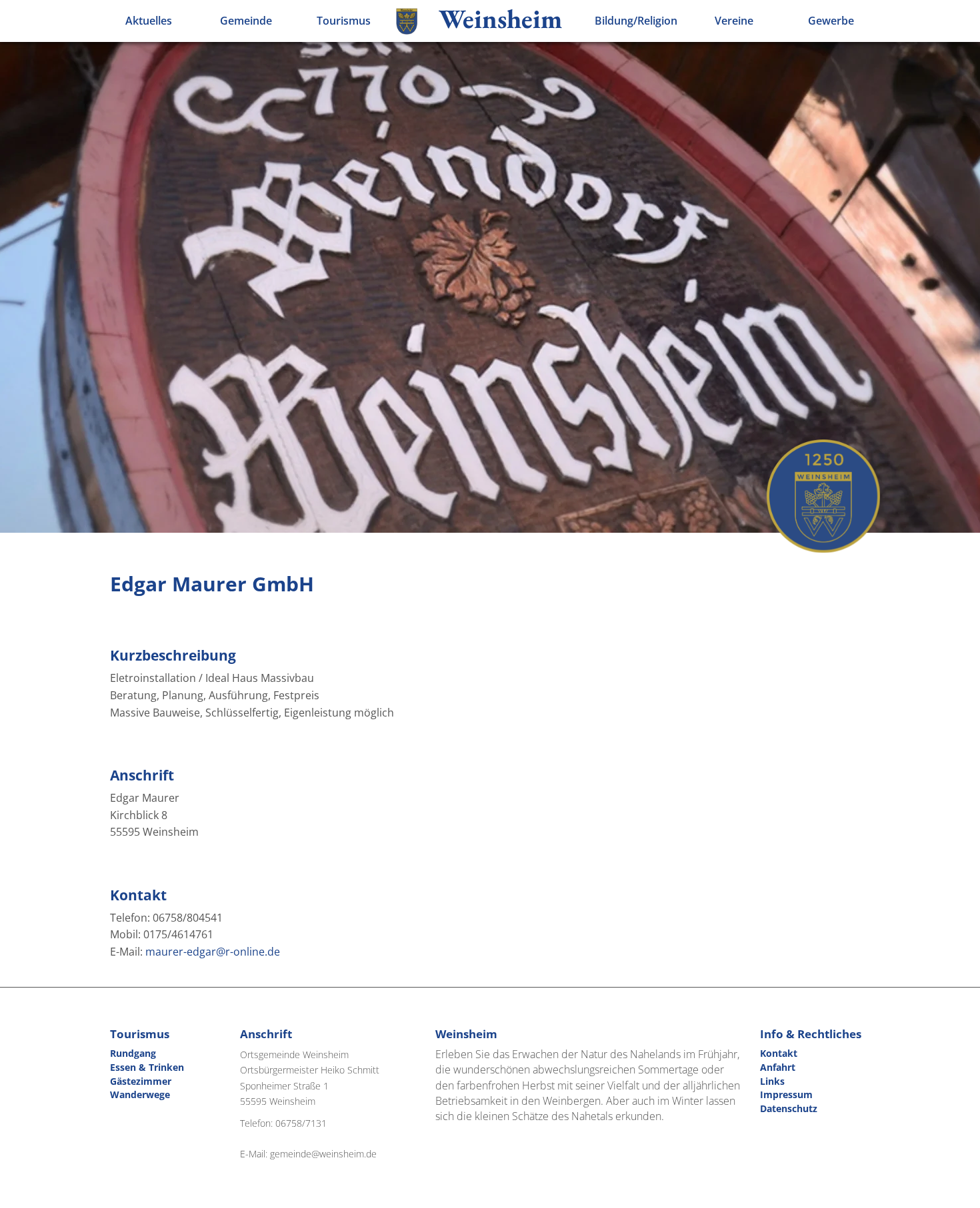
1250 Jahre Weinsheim (823, 496)
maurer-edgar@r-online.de (212, 951)
